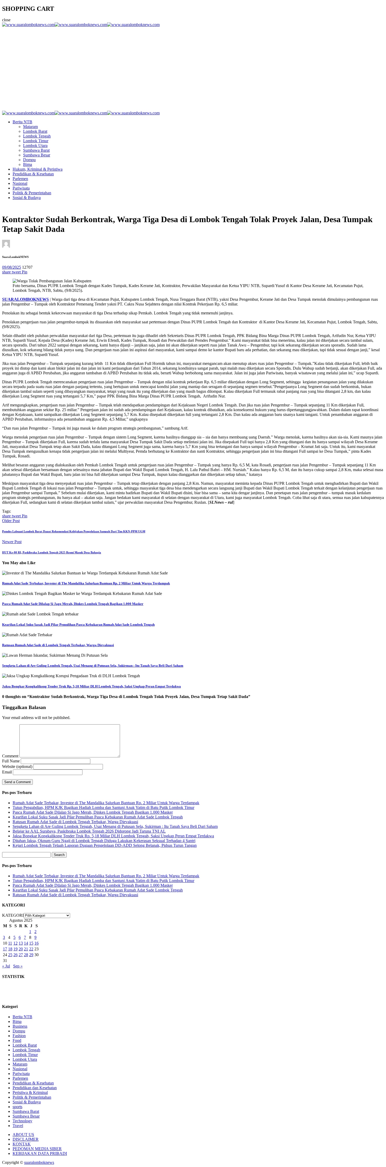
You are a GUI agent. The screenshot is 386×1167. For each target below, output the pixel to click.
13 (21, 943)
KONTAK (22, 1144)
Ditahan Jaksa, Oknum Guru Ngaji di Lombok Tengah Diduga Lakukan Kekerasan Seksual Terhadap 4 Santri (104, 840)
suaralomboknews (39, 1162)
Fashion (19, 1035)
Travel (18, 1125)
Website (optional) (17, 766)
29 (31, 954)
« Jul (6, 966)
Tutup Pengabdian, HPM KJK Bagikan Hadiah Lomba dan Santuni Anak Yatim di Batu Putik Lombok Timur (103, 807)
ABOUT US (23, 1134)
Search (59, 855)
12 (15, 943)
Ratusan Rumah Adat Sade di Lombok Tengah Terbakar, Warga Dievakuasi (58, 645)
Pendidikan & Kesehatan (33, 174)
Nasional (20, 183)
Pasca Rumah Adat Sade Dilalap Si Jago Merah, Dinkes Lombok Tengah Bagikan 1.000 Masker (72, 604)
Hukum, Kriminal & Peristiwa (37, 169)
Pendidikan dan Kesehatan (35, 1088)
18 (10, 949)
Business (20, 1026)
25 (10, 954)
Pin (24, 272)
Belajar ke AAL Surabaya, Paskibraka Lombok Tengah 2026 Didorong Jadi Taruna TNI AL (89, 831)
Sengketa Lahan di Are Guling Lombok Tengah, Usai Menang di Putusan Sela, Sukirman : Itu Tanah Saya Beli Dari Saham (92, 665)
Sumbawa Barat (36, 150)
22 (31, 949)
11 (10, 943)
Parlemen (20, 178)
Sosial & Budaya (27, 197)
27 (21, 954)
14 (26, 943)
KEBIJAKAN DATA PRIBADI (40, 1153)
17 (5, 949)
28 (26, 954)
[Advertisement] (193, 66)
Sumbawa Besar (36, 155)
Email (7, 772)
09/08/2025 (11, 267)
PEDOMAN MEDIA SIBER (37, 1148)
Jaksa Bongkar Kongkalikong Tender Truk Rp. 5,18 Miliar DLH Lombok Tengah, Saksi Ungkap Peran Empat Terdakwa (91, 686)
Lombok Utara (35, 145)
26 (15, 954)
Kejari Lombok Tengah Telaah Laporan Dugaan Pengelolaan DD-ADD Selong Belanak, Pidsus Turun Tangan (105, 845)
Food (17, 1040)
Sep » (18, 966)
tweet (17, 272)
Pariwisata (21, 188)
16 (36, 943)
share (7, 272)
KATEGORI (13, 915)
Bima (27, 164)
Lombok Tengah (37, 136)
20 (21, 949)
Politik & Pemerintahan (32, 193)
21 (26, 949)
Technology (22, 1121)
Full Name (11, 761)
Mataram (30, 126)
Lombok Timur (35, 141)
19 (15, 949)
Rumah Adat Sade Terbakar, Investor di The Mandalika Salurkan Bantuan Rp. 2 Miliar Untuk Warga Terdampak (86, 583)
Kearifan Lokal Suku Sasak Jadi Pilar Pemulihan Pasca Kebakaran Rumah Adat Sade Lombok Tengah (78, 624)
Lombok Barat (35, 131)
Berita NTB (22, 122)
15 (31, 943)
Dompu (29, 159)
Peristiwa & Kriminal (30, 1092)
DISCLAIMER (26, 1139)
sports (17, 1106)
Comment (10, 756)
